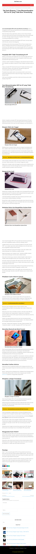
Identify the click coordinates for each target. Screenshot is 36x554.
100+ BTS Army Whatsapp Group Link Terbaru (28, 496)
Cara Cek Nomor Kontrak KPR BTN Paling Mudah (8, 496)
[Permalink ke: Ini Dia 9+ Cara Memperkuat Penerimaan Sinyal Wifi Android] (18, 485)
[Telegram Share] (7, 466)
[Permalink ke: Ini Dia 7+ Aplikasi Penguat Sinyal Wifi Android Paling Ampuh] (29, 485)
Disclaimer (12, 548)
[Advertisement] (18, 21)
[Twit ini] (4, 466)
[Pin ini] (6, 466)
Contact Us (16, 548)
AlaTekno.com (18, 1)
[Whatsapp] (9, 466)
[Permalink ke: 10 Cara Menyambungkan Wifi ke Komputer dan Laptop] (7, 485)
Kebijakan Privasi (23, 548)
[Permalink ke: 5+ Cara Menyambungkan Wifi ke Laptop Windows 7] (29, 474)
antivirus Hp (4, 374)
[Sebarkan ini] (3, 466)
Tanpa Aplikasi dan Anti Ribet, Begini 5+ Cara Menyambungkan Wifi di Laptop (18, 479)
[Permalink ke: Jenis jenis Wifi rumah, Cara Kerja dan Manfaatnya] (7, 474)
